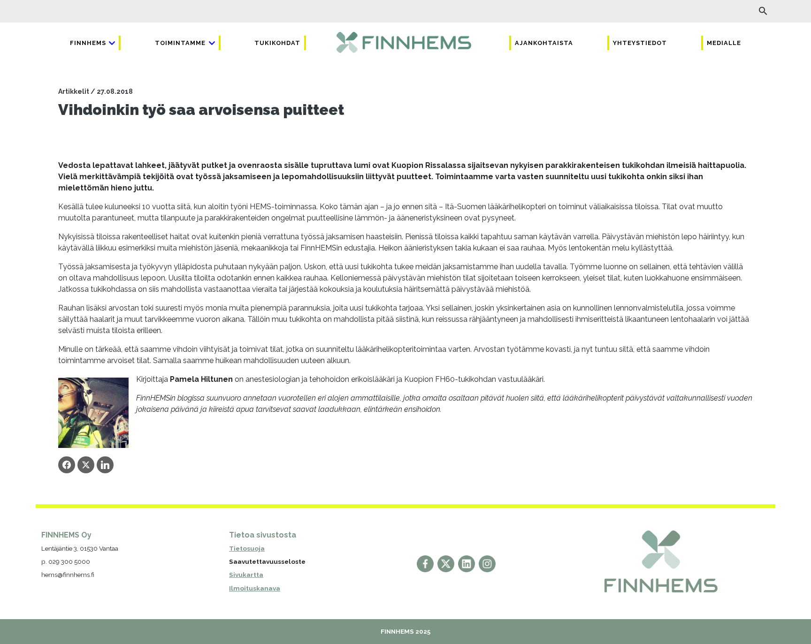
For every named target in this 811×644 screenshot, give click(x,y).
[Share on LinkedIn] (105, 464)
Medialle (724, 42)
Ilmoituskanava (254, 588)
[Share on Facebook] (66, 464)
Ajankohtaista (544, 42)
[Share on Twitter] (85, 464)
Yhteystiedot (640, 42)
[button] (763, 11)
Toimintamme (180, 42)
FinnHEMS (88, 42)
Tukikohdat (277, 42)
